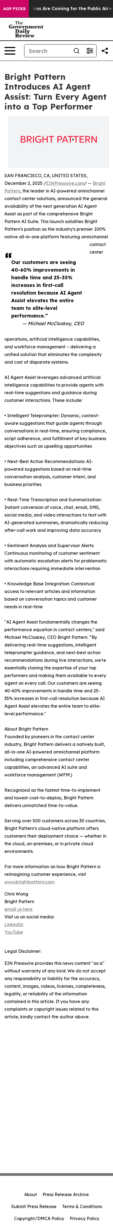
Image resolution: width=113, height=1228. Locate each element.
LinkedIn (13, 924)
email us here (18, 909)
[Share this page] (105, 50)
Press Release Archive (66, 1194)
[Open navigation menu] (9, 50)
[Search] (76, 51)
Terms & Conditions (82, 1206)
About (30, 1194)
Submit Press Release (33, 1206)
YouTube (13, 932)
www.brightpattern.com (29, 882)
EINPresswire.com (65, 183)
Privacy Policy (84, 1218)
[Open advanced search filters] (89, 51)
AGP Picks (14, 8)
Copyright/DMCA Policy (39, 1218)
